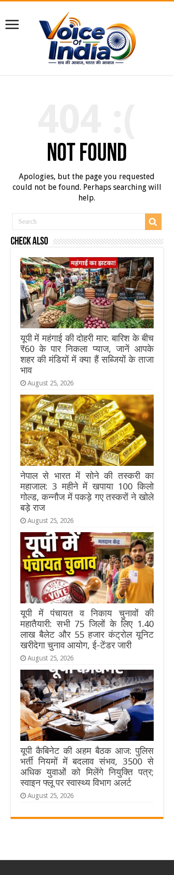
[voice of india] (87, 36)
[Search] (153, 222)
